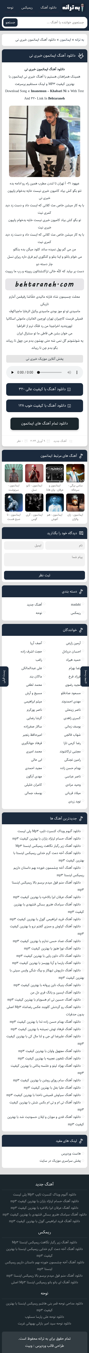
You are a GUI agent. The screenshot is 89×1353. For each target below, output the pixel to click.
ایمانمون (65, 39)
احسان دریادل (71, 651)
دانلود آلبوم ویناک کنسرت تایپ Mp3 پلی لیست (49, 831)
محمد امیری (34, 751)
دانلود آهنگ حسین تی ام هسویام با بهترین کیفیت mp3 (44, 999)
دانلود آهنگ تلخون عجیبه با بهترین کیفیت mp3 (49, 1058)
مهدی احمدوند (71, 701)
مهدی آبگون (34, 776)
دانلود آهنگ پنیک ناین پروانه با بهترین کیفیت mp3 (47, 985)
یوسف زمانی (73, 726)
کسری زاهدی (72, 718)
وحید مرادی (73, 784)
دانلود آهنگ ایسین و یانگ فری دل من (55, 992)
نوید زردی (74, 801)
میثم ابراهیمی (33, 701)
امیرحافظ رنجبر (32, 734)
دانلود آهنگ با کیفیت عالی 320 (42, 389)
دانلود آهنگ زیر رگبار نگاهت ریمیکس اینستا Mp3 (48, 846)
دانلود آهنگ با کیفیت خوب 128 (42, 406)
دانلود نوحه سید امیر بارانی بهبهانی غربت (44, 1323)
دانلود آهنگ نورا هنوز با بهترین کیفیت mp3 (52, 948)
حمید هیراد (73, 659)
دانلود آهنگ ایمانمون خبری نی (52, 56)
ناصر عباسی (73, 776)
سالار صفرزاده (33, 726)
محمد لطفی (34, 684)
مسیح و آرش (33, 693)
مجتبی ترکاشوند (70, 751)
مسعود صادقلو (71, 693)
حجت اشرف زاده (31, 651)
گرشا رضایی (34, 718)
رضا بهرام (75, 668)
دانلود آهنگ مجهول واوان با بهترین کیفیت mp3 (49, 1051)
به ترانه (79, 39)
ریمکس (76, 613)
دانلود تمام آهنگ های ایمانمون (44, 423)
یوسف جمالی (33, 793)
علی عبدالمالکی (31, 668)
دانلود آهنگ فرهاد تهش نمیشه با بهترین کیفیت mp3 (46, 1029)
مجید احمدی (33, 768)
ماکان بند (35, 676)
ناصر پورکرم (34, 709)
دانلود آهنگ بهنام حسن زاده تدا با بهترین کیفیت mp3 (45, 1021)
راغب (39, 659)
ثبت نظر (44, 575)
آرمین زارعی (73, 643)
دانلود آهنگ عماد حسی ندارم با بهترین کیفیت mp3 (47, 941)
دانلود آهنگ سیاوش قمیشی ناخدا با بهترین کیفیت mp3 (43, 1095)
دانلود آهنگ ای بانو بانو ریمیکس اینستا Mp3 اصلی (44, 1282)
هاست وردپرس (71, 1153)
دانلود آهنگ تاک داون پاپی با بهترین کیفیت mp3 (48, 955)
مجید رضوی (73, 684)
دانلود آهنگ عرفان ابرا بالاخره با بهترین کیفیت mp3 (47, 897)
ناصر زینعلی (73, 709)
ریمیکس (27, 7)
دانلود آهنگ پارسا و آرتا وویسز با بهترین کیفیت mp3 (46, 963)
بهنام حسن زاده (70, 768)
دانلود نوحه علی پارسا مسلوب (44, 1316)
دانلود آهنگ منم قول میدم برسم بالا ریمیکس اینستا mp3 (44, 1275)
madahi (76, 604)
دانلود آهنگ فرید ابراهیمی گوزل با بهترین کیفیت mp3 (45, 919)
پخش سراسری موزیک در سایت (60, 1160)
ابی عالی (36, 759)
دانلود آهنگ (48, 7)
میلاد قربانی (73, 793)
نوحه (10, 7)
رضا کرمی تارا (72, 743)
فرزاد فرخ (75, 676)
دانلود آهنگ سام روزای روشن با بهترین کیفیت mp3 (47, 1080)
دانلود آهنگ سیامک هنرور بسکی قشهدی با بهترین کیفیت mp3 (45, 1214)
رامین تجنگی (72, 759)
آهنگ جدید (60, 441)
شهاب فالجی (72, 734)
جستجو (10, 22)
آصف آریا (36, 643)
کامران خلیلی (33, 784)
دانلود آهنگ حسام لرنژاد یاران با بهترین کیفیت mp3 (46, 838)
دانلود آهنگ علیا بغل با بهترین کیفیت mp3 (52, 1087)
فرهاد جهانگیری (32, 743)
